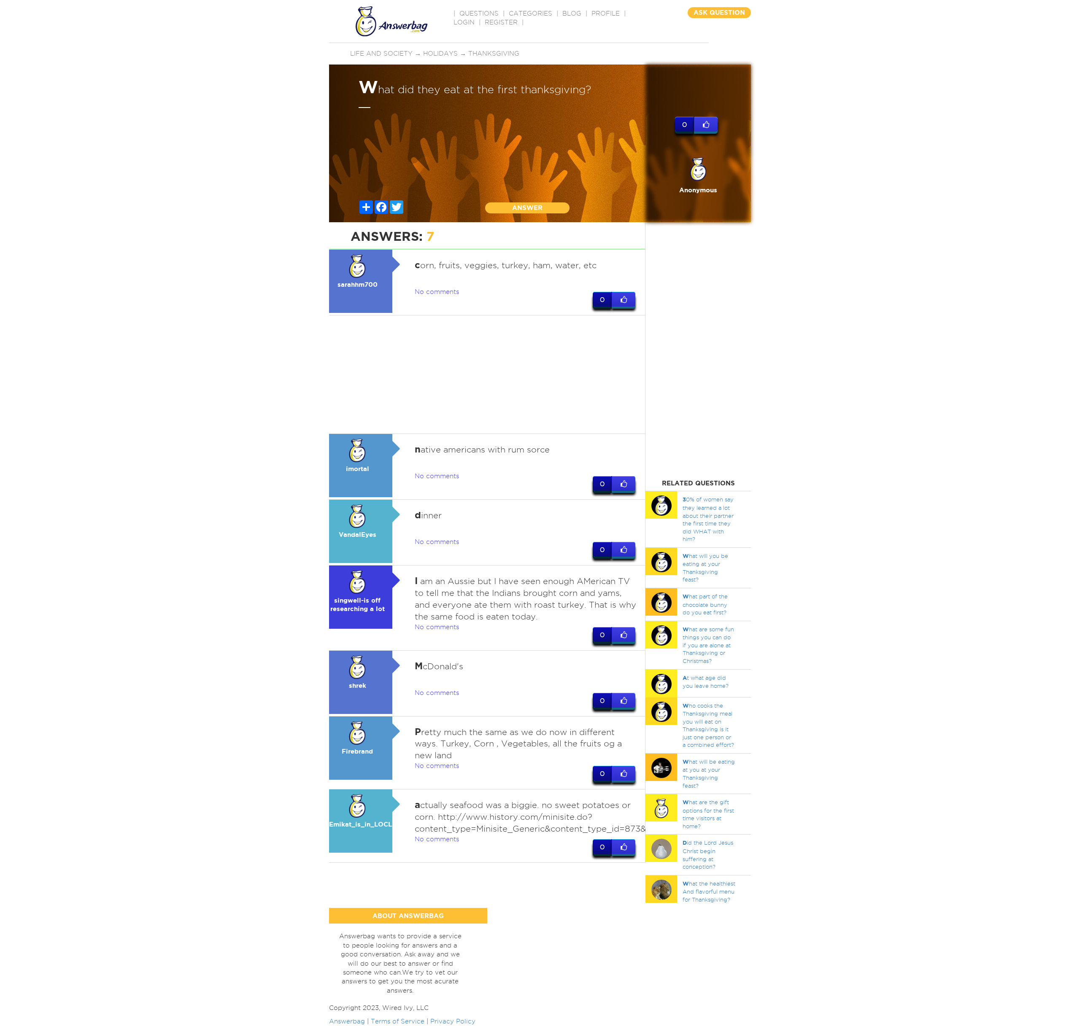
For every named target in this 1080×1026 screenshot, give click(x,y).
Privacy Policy (452, 1021)
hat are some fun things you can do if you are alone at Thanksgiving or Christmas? (708, 645)
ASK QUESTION (719, 12)
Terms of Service (397, 1021)
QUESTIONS (479, 13)
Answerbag (347, 1021)
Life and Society (381, 53)
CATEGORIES (530, 13)
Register (501, 22)
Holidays (440, 53)
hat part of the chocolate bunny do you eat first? (705, 604)
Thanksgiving (493, 53)
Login (464, 22)
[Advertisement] (487, 374)
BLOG (571, 13)
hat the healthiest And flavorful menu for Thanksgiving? (709, 891)
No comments (437, 291)
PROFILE (605, 13)
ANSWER (527, 207)
